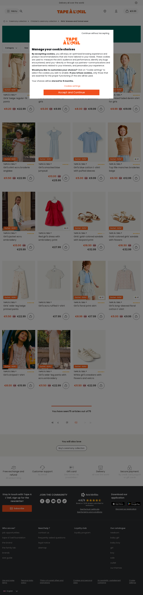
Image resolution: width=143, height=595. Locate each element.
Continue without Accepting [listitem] (95, 33)
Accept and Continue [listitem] (71, 92)
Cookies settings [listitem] (72, 86)
